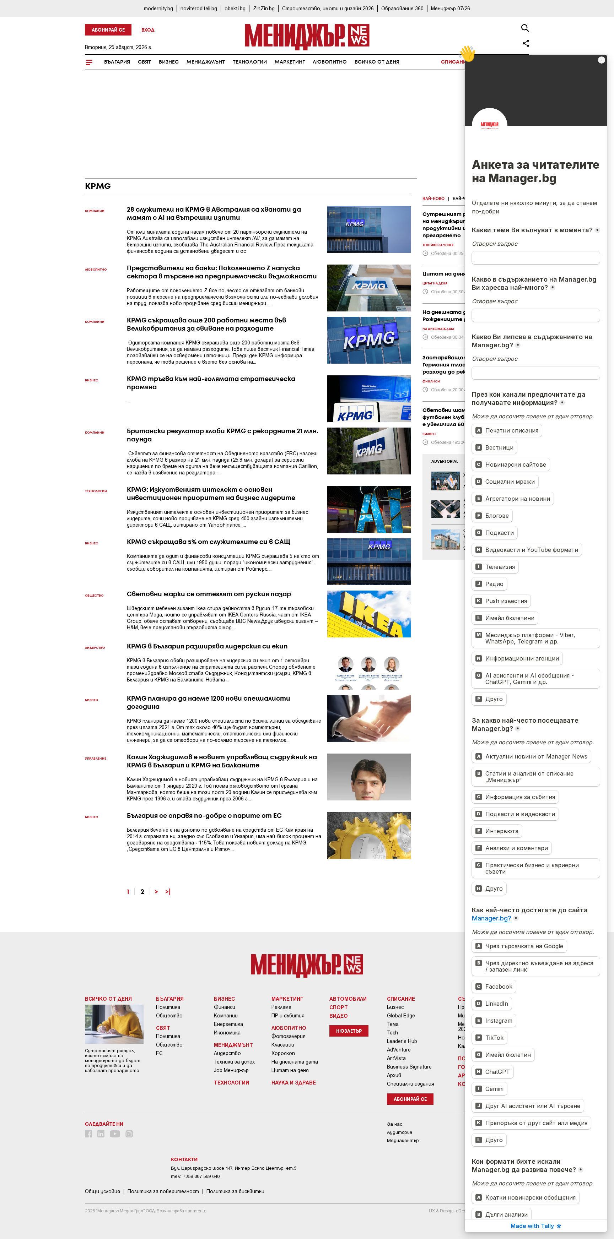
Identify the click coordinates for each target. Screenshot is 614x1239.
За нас (394, 1124)
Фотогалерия (288, 1036)
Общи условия (102, 1191)
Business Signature (409, 1066)
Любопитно (330, 62)
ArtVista (396, 1058)
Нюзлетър (349, 1031)
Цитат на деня (290, 1070)
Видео (338, 1015)
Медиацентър (403, 1140)
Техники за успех (234, 1061)
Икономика (227, 1032)
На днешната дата (294, 1061)
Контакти (184, 1160)
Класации (282, 1044)
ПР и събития (288, 1015)
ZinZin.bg (264, 8)
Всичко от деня (377, 62)
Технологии (250, 62)
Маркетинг (290, 62)
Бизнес (169, 62)
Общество (169, 1015)
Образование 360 (402, 8)
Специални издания (410, 1083)
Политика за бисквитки (235, 1191)
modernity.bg (158, 8)
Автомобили (348, 998)
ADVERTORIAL (444, 461)
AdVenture (399, 1049)
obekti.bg (235, 8)
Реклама (281, 1007)
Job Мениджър (231, 1070)
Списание (455, 62)
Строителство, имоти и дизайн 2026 (328, 8)
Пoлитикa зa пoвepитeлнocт (163, 1191)
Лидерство (227, 1053)
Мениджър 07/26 (450, 8)
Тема (393, 1024)
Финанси (224, 1007)
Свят (144, 62)
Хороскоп (283, 1053)
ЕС (159, 1053)
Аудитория (399, 1132)
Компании (226, 1015)
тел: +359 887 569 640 (195, 1176)
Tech (392, 1032)
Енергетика (228, 1024)
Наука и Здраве (293, 1082)
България (117, 62)
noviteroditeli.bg (199, 8)
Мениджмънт (206, 62)
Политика (168, 1007)
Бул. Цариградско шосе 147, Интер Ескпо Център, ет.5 (233, 1168)
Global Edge (401, 1015)
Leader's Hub (402, 1041)
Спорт (338, 1007)
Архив (394, 1075)
